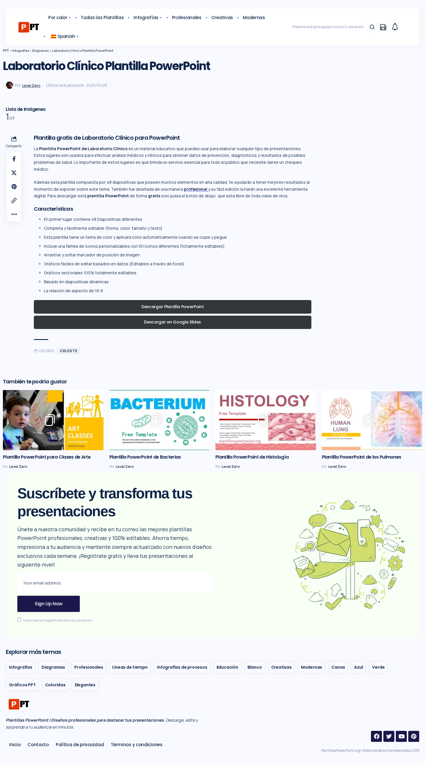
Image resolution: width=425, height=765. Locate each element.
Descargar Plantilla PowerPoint (172, 307)
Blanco (254, 667)
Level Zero (31, 85)
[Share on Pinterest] (14, 187)
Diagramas (53, 667)
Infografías (20, 667)
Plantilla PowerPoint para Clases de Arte (46, 457)
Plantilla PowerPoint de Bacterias (145, 457)
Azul (358, 667)
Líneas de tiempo (130, 667)
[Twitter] (388, 736)
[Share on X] (14, 173)
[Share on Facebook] (14, 159)
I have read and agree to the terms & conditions (57, 620)
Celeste (68, 350)
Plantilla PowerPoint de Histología (252, 457)
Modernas (311, 667)
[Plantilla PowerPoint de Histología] (265, 420)
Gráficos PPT (22, 685)
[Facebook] (376, 736)
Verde (378, 667)
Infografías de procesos (182, 667)
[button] (372, 27)
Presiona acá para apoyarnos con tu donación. (328, 26)
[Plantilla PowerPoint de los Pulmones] (372, 420)
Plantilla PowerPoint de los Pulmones (361, 457)
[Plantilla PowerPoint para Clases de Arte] (53, 420)
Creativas (281, 667)
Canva (338, 667)
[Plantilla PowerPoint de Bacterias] (159, 420)
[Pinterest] (413, 736)
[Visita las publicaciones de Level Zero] (9, 85)
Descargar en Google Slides (172, 322)
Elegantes (85, 685)
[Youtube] (401, 736)
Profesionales (88, 667)
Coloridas (55, 685)
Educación (227, 667)
